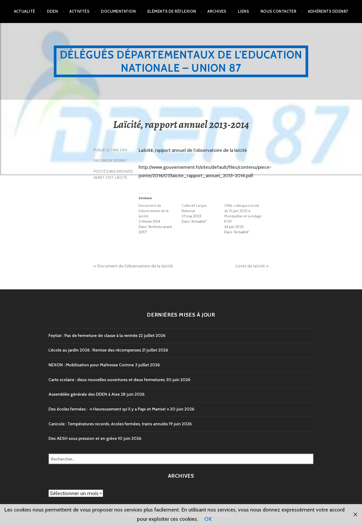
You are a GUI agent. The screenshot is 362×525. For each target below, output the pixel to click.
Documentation (118, 11)
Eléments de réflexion (171, 11)
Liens (243, 11)
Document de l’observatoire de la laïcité (154, 210)
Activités (79, 11)
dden (52, 11)
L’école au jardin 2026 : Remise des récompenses (94, 350)
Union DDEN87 (114, 160)
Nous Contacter (278, 11)
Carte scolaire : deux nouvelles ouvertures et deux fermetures (106, 379)
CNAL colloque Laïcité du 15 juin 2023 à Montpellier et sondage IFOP (243, 213)
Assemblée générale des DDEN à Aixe (84, 394)
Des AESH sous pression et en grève (82, 438)
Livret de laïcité (250, 265)
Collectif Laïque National (194, 208)
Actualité (24, 11)
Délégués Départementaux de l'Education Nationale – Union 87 (181, 61)
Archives (217, 11)
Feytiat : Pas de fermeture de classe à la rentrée (93, 335)
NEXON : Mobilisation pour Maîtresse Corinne (91, 364)
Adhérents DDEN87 (328, 11)
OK (208, 519)
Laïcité (121, 177)
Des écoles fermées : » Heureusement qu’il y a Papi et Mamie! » (108, 409)
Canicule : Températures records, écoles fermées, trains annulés (108, 423)
